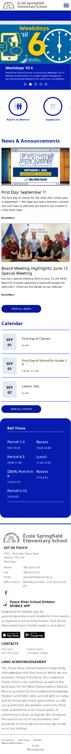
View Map (10, 561)
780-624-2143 (31, 567)
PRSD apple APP (10, 635)
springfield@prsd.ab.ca (38, 577)
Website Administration (12, 743)
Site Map (37, 740)
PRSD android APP (34, 635)
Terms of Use (23, 740)
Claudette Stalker (37, 653)
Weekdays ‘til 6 (19, 68)
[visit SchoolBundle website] (35, 749)
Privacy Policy (7, 740)
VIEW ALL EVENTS (21, 409)
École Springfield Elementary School (32, 5)
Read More (8, 217)
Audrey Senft (35, 649)
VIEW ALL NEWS (21, 308)
